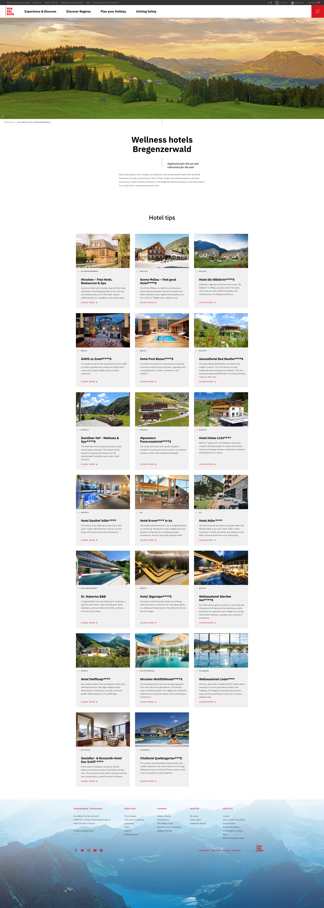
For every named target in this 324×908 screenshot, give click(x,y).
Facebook (75, 850)
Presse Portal (229, 823)
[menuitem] (40, 11)
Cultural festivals (164, 830)
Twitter (82, 850)
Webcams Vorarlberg (72, 3)
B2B (88, 3)
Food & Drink (163, 819)
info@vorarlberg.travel (83, 830)
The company (130, 816)
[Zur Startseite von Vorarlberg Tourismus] (9, 11)
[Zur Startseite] (254, 848)
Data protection (131, 834)
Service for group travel (233, 838)
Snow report (195, 819)
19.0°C (284, 3)
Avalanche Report (198, 823)
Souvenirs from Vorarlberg (169, 827)
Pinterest (101, 850)
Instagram (88, 850)
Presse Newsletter (231, 827)
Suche (317, 11)
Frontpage (9, 122)
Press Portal (51, 3)
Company (37, 3)
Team (126, 827)
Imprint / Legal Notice (225, 850)
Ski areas (194, 816)
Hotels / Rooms (164, 816)
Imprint (127, 830)
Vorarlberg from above (233, 830)
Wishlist (314, 3)
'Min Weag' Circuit (165, 823)
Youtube (94, 850)
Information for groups (106, 3)
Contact (226, 816)
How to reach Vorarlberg (234, 819)
